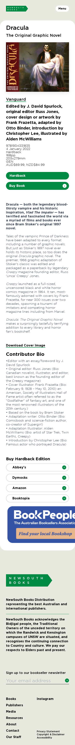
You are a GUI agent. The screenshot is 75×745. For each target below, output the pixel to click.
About (11, 724)
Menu (62, 8)
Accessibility (44, 737)
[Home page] (17, 9)
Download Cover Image (25, 345)
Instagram (45, 699)
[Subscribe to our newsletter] (67, 680)
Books (11, 699)
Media (11, 712)
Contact (12, 731)
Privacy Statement (48, 731)
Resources (14, 718)
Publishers (14, 705)
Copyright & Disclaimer (51, 734)
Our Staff (13, 737)
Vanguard (16, 99)
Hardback (17, 176)
